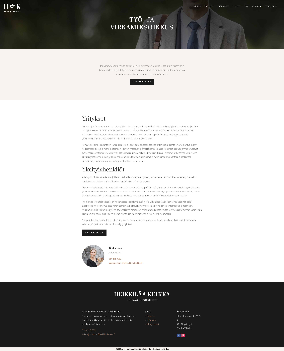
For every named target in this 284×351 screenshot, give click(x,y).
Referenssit (223, 7)
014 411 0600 (115, 258)
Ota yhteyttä (142, 82)
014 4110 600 (88, 330)
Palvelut (208, 7)
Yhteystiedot (271, 7)
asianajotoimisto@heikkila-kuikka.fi (125, 263)
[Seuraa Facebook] (178, 335)
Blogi (246, 7)
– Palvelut (150, 316)
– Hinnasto (150, 320)
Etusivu (197, 7)
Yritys (235, 7)
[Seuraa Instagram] (183, 335)
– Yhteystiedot (152, 324)
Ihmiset (255, 7)
